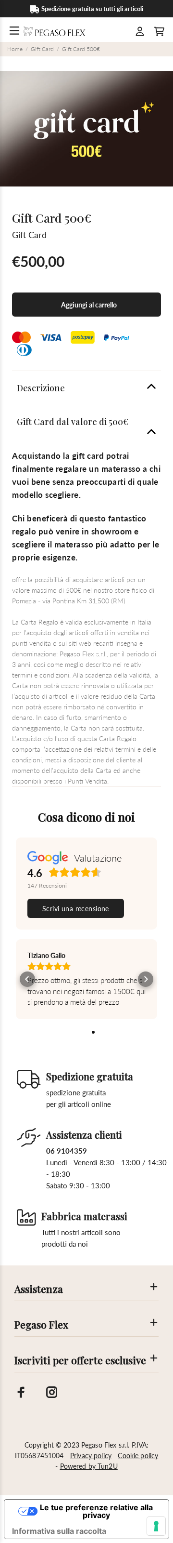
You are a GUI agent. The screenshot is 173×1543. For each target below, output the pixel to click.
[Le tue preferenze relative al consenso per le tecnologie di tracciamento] (156, 1526)
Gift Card (42, 49)
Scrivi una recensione (75, 909)
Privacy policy (90, 1455)
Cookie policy (138, 1455)
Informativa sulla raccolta (59, 1531)
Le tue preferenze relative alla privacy (96, 1511)
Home (15, 49)
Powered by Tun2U (89, 1466)
